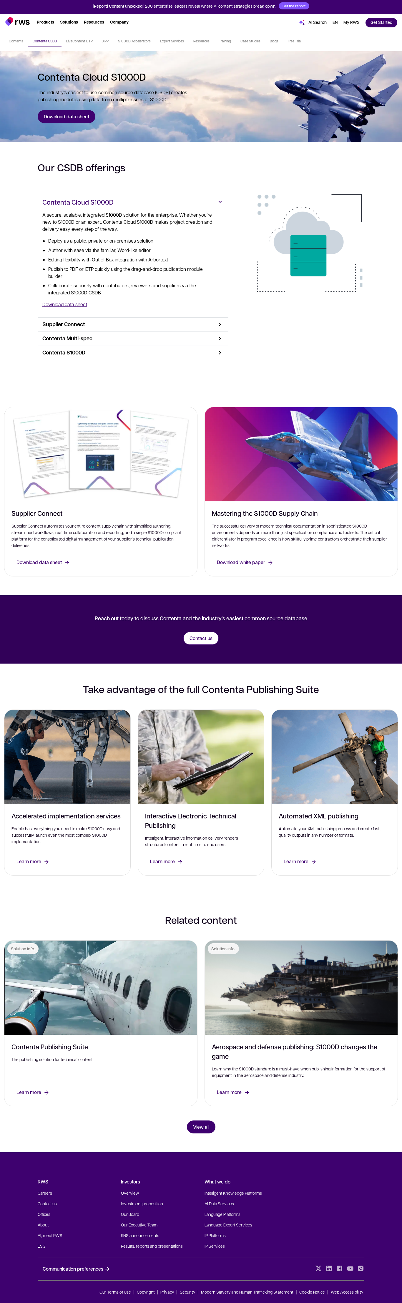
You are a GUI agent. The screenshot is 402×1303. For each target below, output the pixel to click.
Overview (130, 1193)
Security (187, 1291)
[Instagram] (360, 1268)
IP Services (215, 1246)
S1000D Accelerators (134, 41)
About (43, 1224)
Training (225, 41)
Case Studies (250, 41)
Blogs (274, 41)
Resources (201, 41)
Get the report (294, 6)
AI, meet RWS (50, 1235)
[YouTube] (350, 1268)
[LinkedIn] (329, 1268)
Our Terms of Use (115, 1291)
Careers (45, 1193)
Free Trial (294, 41)
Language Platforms (222, 1214)
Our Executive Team (139, 1224)
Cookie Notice (312, 1291)
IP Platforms (215, 1235)
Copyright (146, 1291)
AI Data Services (219, 1203)
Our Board (130, 1214)
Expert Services (172, 41)
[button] (17, 21)
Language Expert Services (228, 1224)
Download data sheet (64, 304)
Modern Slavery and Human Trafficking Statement (247, 1291)
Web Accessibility (347, 1291)
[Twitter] (318, 1268)
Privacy (167, 1291)
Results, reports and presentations (152, 1246)
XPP (105, 41)
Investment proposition (142, 1203)
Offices (44, 1214)
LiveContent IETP (79, 41)
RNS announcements (140, 1235)
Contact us (47, 1203)
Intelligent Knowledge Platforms (233, 1193)
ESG (42, 1246)
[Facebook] (339, 1268)
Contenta (16, 41)
